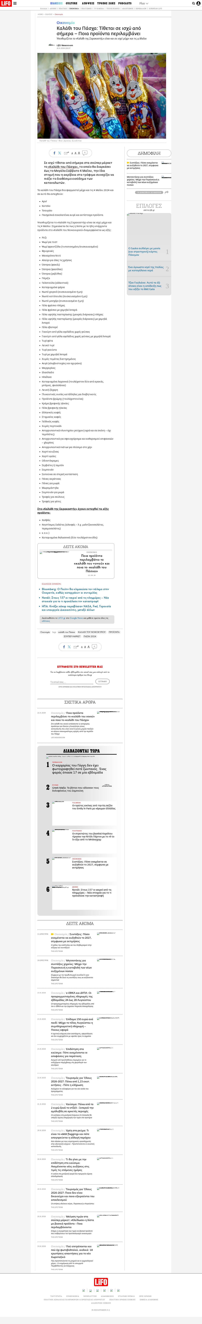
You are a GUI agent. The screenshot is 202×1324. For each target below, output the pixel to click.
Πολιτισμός (86, 8)
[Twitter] (163, 134)
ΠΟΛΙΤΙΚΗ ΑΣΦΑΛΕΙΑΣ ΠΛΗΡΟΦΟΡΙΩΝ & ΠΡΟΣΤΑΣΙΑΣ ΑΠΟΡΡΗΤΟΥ (74, 1299)
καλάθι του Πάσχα (66, 632)
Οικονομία (74, 8)
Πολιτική (63, 8)
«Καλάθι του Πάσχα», (63, 167)
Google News (76, 618)
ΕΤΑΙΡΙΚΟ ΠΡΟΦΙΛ (126, 1296)
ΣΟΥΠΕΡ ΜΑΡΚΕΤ (72, 636)
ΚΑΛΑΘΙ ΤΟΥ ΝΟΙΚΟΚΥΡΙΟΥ (92, 632)
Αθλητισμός (127, 8)
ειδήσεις (46, 621)
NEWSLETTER (90, 1296)
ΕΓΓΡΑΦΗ (102, 681)
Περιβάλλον (141, 8)
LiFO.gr (61, 618)
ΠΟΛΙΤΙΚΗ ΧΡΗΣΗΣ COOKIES (122, 1299)
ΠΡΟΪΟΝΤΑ (114, 632)
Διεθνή (53, 8)
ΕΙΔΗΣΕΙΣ (48, 14)
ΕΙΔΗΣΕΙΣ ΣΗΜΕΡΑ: (51, 583)
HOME (40, 14)
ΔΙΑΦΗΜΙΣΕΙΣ (107, 1296)
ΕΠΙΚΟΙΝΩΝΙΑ (72, 1296)
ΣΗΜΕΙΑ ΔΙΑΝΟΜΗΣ (149, 1299)
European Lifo (155, 8)
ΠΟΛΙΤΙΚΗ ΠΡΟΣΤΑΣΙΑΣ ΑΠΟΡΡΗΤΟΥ (87, 687)
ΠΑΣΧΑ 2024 (90, 636)
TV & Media (99, 8)
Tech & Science (113, 8)
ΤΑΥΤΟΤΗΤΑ (56, 1296)
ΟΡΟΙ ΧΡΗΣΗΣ (64, 687)
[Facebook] (158, 134)
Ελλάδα (43, 8)
